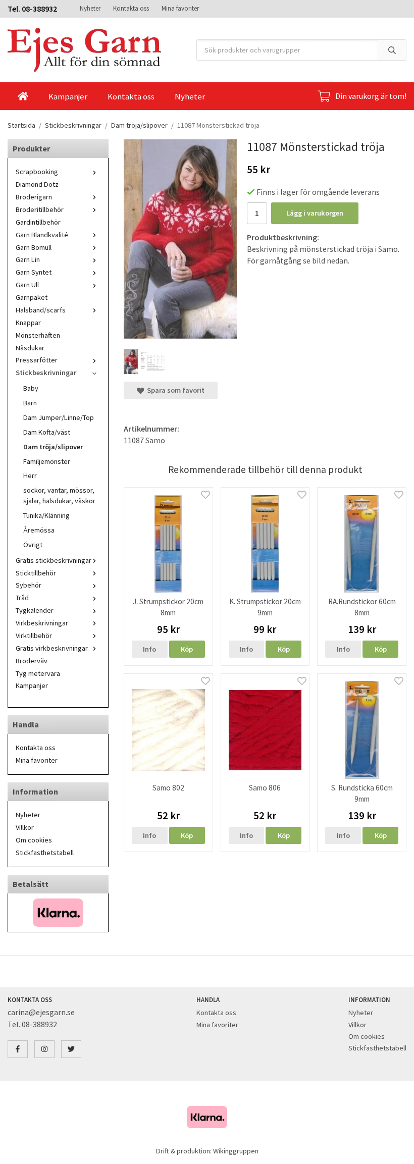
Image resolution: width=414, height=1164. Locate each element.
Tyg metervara (38, 673)
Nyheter (90, 8)
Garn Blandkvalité (42, 234)
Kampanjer (67, 96)
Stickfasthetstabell (45, 852)
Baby (30, 388)
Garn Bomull (33, 247)
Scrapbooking (37, 171)
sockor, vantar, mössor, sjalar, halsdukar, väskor (59, 495)
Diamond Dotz (37, 184)
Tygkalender (35, 610)
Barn (30, 402)
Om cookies (34, 839)
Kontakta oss (131, 8)
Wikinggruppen (235, 1150)
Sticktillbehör (36, 572)
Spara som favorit (174, 390)
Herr (30, 475)
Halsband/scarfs (41, 309)
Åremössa (39, 530)
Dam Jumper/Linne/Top (58, 417)
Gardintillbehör (38, 222)
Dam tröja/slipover (53, 446)
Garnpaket (31, 297)
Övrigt (32, 544)
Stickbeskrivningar (46, 372)
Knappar (28, 322)
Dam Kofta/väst (46, 432)
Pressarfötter (37, 359)
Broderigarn (34, 196)
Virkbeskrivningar (42, 622)
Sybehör (28, 585)
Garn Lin (28, 259)
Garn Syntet (33, 272)
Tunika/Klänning (46, 515)
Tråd (22, 597)
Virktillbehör (34, 635)
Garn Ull (27, 284)
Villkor (25, 827)
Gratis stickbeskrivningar (53, 560)
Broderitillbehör (40, 209)
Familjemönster (46, 461)
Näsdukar (30, 347)
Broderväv (31, 660)
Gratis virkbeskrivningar (52, 648)
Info (149, 649)
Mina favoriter (180, 8)
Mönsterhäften (38, 335)
